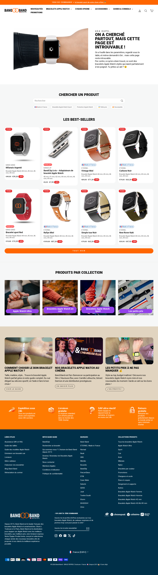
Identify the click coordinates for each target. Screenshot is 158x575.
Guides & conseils (122, 9)
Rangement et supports (127, 484)
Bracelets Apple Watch (58, 9)
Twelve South (85, 495)
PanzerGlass (85, 472)
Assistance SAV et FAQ (14, 442)
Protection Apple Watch (85, 107)
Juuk (82, 492)
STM (82, 476)
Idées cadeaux (10, 461)
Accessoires (101, 9)
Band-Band (84, 442)
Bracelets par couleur (126, 469)
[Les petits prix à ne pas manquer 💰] (129, 350)
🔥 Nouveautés (117, 107)
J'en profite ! (114, 389)
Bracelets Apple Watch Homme (130, 495)
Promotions (36, 12)
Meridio (83, 461)
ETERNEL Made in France (90, 446)
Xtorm (82, 499)
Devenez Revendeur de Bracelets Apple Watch (57, 457)
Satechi (83, 484)
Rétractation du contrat (13, 472)
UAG (82, 457)
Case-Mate (84, 480)
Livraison (8, 457)
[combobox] (79, 100)
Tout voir (79, 251)
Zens (82, 507)
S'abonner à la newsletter (14, 465)
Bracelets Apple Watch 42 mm (130, 499)
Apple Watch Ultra (125, 446)
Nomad (83, 450)
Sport (120, 450)
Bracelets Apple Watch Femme (130, 492)
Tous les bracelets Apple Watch (130, 442)
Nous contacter (48, 462)
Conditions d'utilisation (51, 470)
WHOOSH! (84, 503)
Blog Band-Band (11, 469)
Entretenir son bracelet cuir (15, 453)
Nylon (120, 465)
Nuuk (82, 453)
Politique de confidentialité (52, 474)
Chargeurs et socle (125, 476)
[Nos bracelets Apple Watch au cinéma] (79, 350)
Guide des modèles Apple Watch (17, 450)
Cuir (119, 453)
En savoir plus (65, 386)
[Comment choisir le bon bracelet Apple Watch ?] (29, 350)
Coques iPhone (82, 9)
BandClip (83, 469)
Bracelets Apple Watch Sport (62, 107)
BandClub (46, 442)
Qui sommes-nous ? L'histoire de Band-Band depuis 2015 (59, 451)
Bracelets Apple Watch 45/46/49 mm (132, 503)
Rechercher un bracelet (51, 446)
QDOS (82, 488)
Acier (120, 457)
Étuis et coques (124, 480)
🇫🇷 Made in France (41, 107)
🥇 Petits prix (102, 107)
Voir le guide (13, 389)
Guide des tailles (11, 446)
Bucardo (83, 465)
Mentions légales (48, 466)
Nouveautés (37, 9)
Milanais (121, 461)
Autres (120, 488)
